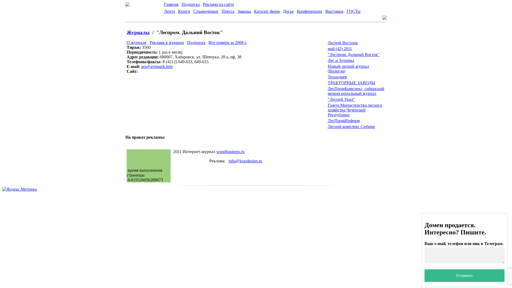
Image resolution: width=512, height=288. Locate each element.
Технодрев (337, 77)
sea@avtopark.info (157, 66)
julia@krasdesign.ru (245, 161)
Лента (169, 11)
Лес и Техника (341, 60)
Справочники (205, 11)
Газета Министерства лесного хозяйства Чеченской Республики (355, 110)
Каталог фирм (267, 11)
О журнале (136, 42)
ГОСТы (354, 11)
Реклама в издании (167, 42)
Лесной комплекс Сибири (351, 126)
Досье (288, 11)
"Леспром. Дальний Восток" (354, 54)
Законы (244, 11)
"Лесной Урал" (341, 99)
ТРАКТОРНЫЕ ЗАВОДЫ (351, 83)
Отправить (464, 276)
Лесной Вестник (343, 43)
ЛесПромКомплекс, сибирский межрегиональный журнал (356, 91)
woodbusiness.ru (230, 151)
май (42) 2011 (340, 48)
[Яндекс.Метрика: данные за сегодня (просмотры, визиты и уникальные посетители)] (19, 189)
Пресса (228, 11)
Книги (184, 11)
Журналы (138, 32)
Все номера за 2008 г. (228, 42)
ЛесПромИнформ (344, 120)
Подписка (191, 4)
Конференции (309, 11)
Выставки (334, 11)
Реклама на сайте (218, 4)
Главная (171, 4)
